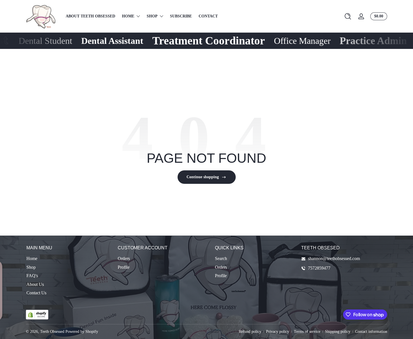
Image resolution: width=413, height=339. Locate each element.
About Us (35, 284)
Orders (124, 258)
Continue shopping (203, 177)
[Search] (347, 16)
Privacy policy (277, 331)
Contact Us (36, 292)
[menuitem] (69, 259)
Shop (31, 267)
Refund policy (250, 331)
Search (221, 258)
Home (31, 258)
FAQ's (32, 275)
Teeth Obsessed (52, 331)
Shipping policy (337, 331)
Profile (124, 267)
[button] (348, 16)
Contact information (371, 331)
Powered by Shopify (81, 331)
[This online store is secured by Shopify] (37, 315)
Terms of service (307, 331)
